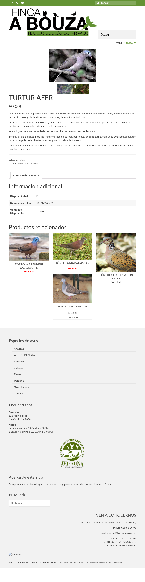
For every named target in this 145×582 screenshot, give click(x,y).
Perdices (19, 380)
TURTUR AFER (31, 163)
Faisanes (19, 361)
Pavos (17, 374)
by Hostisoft (117, 562)
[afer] (81, 88)
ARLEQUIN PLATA (24, 355)
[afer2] (64, 88)
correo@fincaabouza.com (100, 562)
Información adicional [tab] (26, 175)
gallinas (18, 367)
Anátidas (19, 348)
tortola (20, 163)
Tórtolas (131, 43)
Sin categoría (21, 387)
